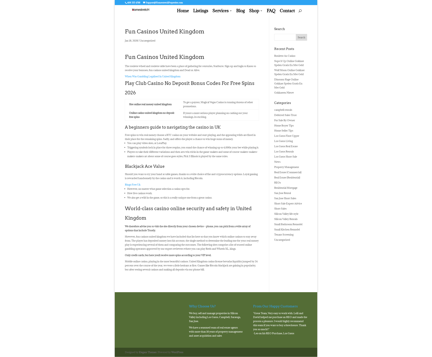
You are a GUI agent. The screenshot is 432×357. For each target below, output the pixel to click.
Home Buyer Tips (284, 125)
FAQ (271, 11)
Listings (200, 11)
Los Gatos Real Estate (286, 146)
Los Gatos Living (283, 141)
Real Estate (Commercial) (288, 172)
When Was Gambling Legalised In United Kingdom (152, 76)
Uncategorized (282, 239)
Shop (254, 11)
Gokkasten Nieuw (284, 92)
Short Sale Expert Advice (288, 203)
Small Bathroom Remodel (288, 224)
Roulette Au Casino (284, 55)
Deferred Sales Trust (285, 115)
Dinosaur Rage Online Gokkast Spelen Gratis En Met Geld (288, 83)
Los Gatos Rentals (284, 151)
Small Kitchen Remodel (287, 229)
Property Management (286, 167)
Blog (240, 11)
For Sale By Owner (284, 120)
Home (183, 11)
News (277, 161)
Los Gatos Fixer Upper (286, 135)
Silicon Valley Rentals (286, 219)
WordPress (177, 352)
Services (220, 11)
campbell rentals (283, 109)
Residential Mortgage (285, 187)
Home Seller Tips (283, 130)
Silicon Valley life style (286, 213)
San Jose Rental (282, 193)
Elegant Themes (147, 352)
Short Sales (280, 208)
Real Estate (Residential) (287, 177)
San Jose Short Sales (285, 198)
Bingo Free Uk (132, 184)
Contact (287, 11)
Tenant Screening (283, 234)
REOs (277, 182)
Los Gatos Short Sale (285, 156)
